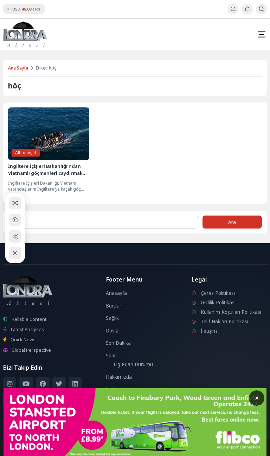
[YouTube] (26, 383)
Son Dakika (118, 343)
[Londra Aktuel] (25, 34)
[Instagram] (9, 383)
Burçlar (113, 306)
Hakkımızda (119, 377)
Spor (111, 355)
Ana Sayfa (18, 68)
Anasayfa (116, 293)
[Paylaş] (15, 236)
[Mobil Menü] (261, 34)
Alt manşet (25, 153)
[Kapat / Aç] (15, 253)
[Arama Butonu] (261, 9)
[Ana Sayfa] (15, 220)
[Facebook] (43, 383)
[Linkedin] (75, 383)
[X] (59, 383)
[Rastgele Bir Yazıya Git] (15, 203)
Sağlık (112, 318)
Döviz (112, 331)
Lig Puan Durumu (133, 364)
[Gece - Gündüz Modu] (233, 12)
